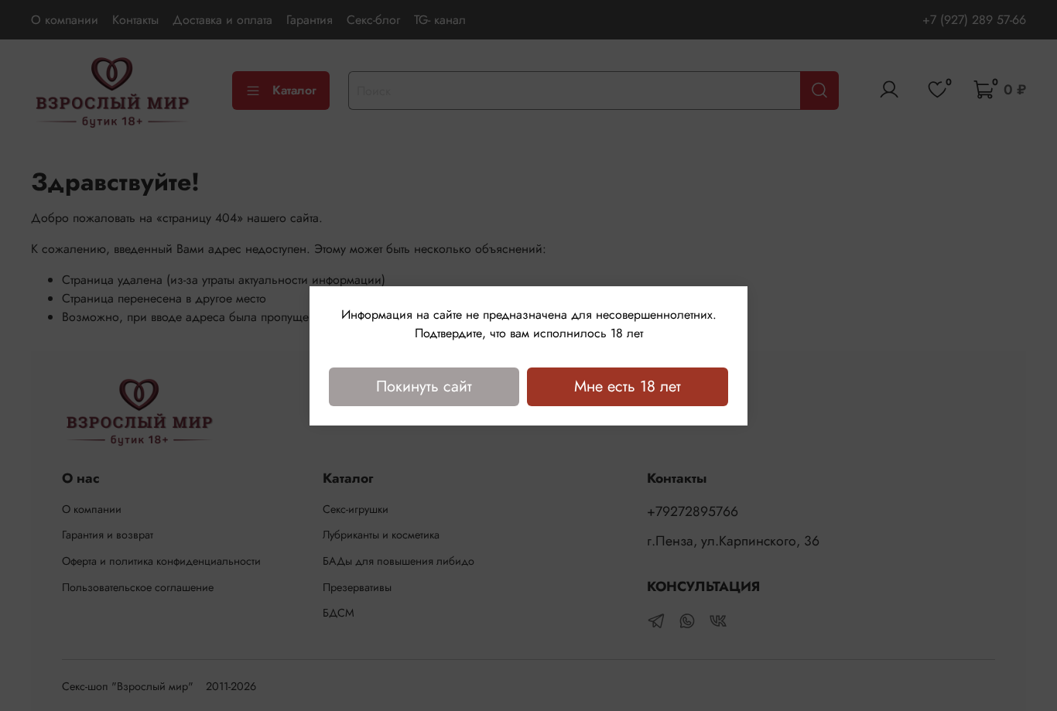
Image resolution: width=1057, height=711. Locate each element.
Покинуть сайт (424, 386)
